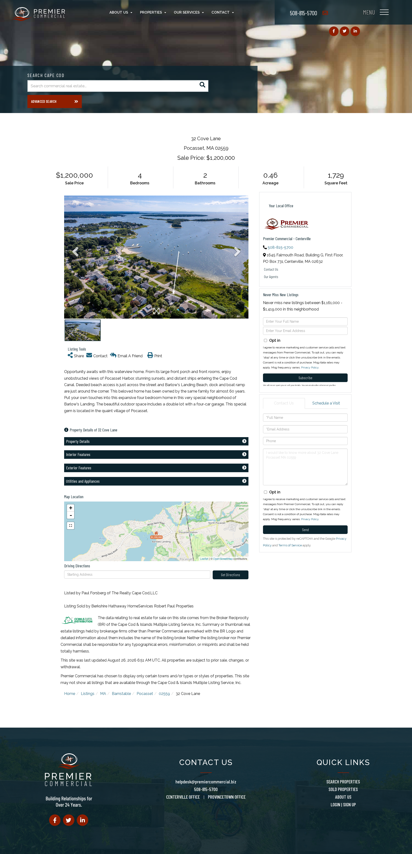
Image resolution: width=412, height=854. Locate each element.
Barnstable (121, 693)
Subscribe (305, 377)
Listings (87, 693)
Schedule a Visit (326, 403)
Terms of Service (290, 545)
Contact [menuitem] (220, 12)
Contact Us (271, 269)
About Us (343, 797)
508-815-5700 (303, 12)
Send (305, 529)
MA (103, 693)
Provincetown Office (227, 797)
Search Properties (343, 781)
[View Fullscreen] (70, 525)
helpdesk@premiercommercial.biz (205, 781)
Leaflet (204, 558)
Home (69, 693)
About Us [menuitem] (118, 12)
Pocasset (145, 693)
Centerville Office (183, 797)
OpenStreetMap (223, 558)
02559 (164, 693)
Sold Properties (343, 789)
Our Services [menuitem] (187, 12)
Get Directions (230, 574)
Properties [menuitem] (151, 12)
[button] (202, 86)
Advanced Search (44, 101)
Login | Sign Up (343, 804)
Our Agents (271, 276)
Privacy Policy (310, 367)
